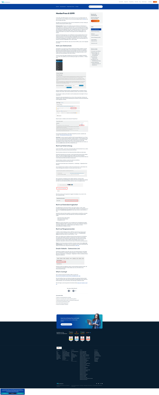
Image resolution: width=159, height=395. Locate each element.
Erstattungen (81, 385)
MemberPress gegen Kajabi (83, 351)
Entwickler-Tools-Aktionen (96, 51)
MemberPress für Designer (83, 376)
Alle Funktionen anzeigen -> (65, 360)
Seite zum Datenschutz (95, 29)
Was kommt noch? (94, 43)
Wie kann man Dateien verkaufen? (62, 304)
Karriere (57, 352)
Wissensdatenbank (96, 352)
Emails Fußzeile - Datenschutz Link (94, 40)
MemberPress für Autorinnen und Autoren (85, 365)
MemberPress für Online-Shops (83, 377)
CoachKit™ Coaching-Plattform (65, 352)
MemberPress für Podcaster (83, 362)
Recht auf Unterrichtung (95, 31)
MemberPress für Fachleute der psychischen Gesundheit (86, 378)
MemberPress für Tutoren (83, 366)
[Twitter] (96, 383)
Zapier (72, 360)
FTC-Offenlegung (95, 385)
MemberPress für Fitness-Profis (83, 361)
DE (59, 347)
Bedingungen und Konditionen (88, 385)
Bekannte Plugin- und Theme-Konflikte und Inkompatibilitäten (95, 54)
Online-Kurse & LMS (64, 351)
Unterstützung (96, 351)
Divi (71, 352)
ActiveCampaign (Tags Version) (74, 351)
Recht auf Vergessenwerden (96, 37)
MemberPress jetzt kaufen (66, 324)
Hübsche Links (96, 360)
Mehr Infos (77, 245)
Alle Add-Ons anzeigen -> (74, 361)
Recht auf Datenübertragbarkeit (95, 35)
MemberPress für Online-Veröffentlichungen (85, 363)
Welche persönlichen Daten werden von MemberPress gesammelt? (68, 300)
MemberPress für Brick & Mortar (83, 379)
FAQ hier (84, 19)
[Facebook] (98, 383)
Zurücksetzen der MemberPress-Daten (63, 301)
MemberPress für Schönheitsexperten (84, 360)
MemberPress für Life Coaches (83, 364)
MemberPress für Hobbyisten (83, 375)
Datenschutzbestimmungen (75, 385)
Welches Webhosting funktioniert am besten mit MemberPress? (96, 63)
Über (57, 351)
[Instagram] (100, 383)
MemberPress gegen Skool (83, 352)
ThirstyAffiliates (96, 361)
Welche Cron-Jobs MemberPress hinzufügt (64, 297)
